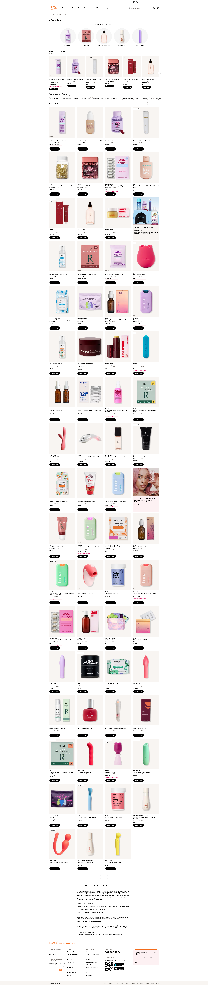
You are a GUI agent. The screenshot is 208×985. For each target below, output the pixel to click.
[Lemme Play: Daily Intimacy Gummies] (76, 70)
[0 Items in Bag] (158, 8)
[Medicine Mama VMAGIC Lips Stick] (118, 350)
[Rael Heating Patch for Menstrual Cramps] (90, 260)
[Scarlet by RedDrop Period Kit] (90, 305)
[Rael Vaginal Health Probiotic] (118, 579)
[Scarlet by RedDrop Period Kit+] (62, 803)
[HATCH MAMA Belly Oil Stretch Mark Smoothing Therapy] (150, 70)
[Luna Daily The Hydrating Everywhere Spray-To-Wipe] (146, 579)
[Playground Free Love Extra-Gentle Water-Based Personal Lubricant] (146, 172)
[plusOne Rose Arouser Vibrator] (146, 261)
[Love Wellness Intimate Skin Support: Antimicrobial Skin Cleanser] (118, 397)
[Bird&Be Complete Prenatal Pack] (146, 714)
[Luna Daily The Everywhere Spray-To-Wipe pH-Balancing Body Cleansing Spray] (62, 580)
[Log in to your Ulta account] (154, 8)
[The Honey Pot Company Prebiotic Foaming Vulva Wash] (62, 350)
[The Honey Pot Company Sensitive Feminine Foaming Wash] (62, 260)
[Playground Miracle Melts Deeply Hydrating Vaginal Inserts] (90, 396)
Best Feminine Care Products (106, 930)
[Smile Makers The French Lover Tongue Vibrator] (90, 803)
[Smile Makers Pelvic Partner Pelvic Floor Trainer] (62, 847)
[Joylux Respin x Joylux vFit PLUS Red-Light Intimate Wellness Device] (90, 442)
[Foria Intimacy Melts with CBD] (146, 625)
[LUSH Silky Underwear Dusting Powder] (90, 670)
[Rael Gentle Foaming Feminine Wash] (62, 714)
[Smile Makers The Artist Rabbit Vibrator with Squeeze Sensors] (62, 442)
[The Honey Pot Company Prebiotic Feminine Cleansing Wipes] (62, 487)
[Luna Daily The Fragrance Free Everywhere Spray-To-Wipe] (90, 533)
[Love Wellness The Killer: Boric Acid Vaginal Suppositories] (118, 172)
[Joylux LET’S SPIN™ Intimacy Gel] (90, 714)
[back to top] (203, 980)
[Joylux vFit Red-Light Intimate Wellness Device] (118, 714)
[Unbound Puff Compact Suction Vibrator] (90, 579)
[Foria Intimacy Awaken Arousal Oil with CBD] (118, 305)
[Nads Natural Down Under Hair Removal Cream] (90, 487)
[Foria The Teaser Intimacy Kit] (62, 396)
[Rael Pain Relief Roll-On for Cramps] (62, 532)
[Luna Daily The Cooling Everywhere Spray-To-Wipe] (118, 488)
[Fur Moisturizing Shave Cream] (146, 442)
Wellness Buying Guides (100, 934)
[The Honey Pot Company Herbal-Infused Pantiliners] (118, 670)
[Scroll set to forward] (159, 98)
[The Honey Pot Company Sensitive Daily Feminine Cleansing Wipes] (62, 305)
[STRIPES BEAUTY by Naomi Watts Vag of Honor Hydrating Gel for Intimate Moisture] (146, 803)
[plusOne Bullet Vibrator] (146, 351)
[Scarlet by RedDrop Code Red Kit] (118, 625)
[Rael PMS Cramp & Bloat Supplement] (118, 803)
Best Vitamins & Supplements (87, 932)
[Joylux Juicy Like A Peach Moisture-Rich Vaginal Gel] (132, 70)
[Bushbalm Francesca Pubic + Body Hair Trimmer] (94, 70)
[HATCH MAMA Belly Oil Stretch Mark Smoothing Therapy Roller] (118, 442)
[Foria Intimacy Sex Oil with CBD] (146, 532)
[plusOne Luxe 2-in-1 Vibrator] (118, 758)
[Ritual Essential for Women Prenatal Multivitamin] (62, 171)
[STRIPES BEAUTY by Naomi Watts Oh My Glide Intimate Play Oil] (90, 847)
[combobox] (155, 103)
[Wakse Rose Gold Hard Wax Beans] (113, 70)
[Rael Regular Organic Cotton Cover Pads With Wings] (146, 396)
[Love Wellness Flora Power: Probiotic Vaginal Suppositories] (62, 626)
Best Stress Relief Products (92, 930)
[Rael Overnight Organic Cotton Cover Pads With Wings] (62, 758)
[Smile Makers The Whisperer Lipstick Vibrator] (146, 757)
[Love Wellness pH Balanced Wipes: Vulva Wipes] (118, 261)
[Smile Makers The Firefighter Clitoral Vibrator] (146, 670)
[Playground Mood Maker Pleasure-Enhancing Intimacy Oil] (90, 126)
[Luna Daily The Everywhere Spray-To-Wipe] (146, 306)
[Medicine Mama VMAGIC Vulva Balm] (118, 216)
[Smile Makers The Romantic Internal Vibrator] (90, 757)
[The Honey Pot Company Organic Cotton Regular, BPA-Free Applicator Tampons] (118, 532)
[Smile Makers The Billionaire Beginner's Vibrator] (62, 670)
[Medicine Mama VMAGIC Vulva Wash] (90, 625)
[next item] (159, 73)
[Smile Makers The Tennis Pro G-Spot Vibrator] (118, 847)
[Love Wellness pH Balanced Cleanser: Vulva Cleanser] (57, 71)
